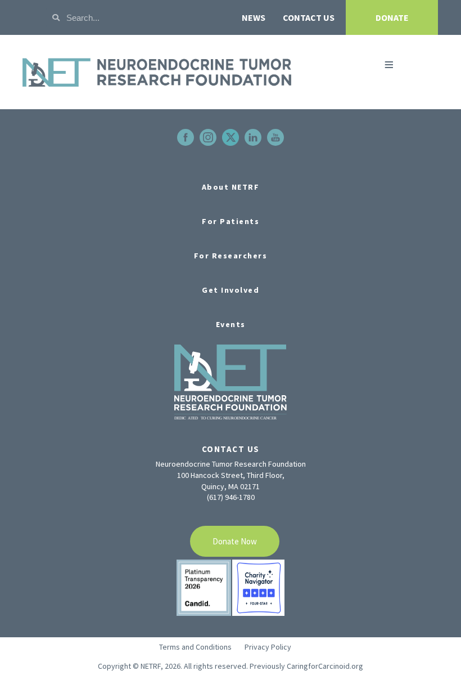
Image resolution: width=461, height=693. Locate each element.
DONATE (392, 17)
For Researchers (231, 256)
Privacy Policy (268, 647)
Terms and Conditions (195, 647)
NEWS (253, 17)
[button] (388, 65)
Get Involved (230, 290)
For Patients (230, 221)
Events (231, 324)
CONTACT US (309, 17)
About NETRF (231, 187)
